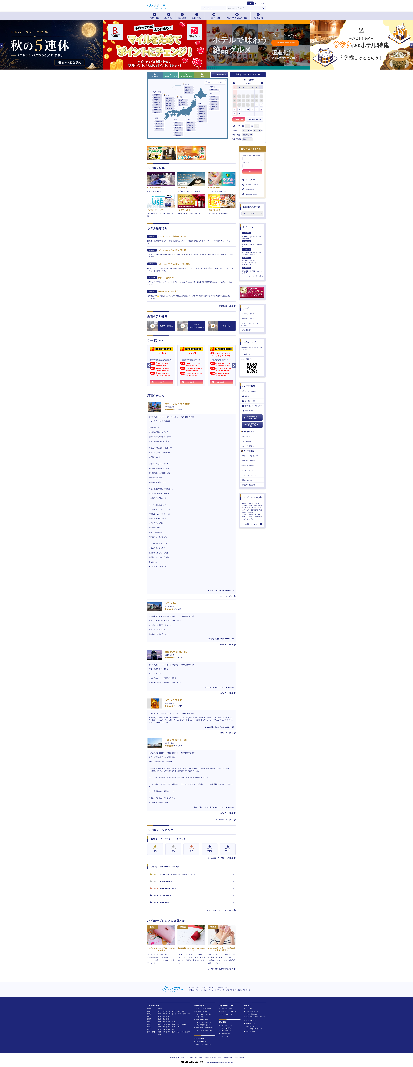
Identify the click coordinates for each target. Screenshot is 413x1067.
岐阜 (164, 1021)
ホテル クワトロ (173, 700)
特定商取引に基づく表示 (213, 1057)
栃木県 (202, 109)
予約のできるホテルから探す (236, 18)
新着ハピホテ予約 (226, 1031)
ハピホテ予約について (252, 1014)
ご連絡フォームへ (251, 524)
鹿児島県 (157, 110)
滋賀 (173, 1024)
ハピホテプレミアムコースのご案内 (249, 324)
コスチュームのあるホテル (249, 456)
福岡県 (157, 95)
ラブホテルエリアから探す (253, 406)
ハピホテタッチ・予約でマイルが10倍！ (161, 949)
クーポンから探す (213, 18)
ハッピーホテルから (252, 497)
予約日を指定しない (254, 119)
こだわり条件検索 (220, 74)
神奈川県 (202, 121)
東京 (159, 1014)
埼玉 (170, 1014)
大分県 (157, 105)
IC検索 (202, 76)
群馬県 (202, 111)
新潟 (159, 1016)
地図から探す (197, 18)
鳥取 (169, 1027)
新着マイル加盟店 (226, 1028)
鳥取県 (169, 98)
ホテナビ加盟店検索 (247, 446)
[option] (235, 91)
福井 (169, 1019)
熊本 (173, 1032)
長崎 (169, 1032)
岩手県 (214, 99)
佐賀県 (157, 97)
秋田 (164, 1011)
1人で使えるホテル (247, 470)
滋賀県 (178, 122)
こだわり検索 (249, 411)
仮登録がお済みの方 (252, 194)
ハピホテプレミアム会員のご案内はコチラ (219, 969)
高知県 (159, 128)
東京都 (202, 119)
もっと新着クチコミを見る (224, 820)
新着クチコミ (224, 1036)
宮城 (178, 1011)
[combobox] (243, 8)
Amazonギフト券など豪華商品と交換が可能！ (221, 949)
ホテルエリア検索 (171, 76)
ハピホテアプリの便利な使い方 (230, 1011)
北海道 (214, 90)
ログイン (252, 172)
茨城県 (202, 106)
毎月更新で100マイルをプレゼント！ (191, 949)
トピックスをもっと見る (255, 276)
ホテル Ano (171, 603)
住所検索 (155, 76)
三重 (173, 1021)
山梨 (164, 1016)
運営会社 (172, 1057)
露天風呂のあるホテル (248, 460)
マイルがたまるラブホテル (203, 1022)
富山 (164, 1019)
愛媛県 (159, 126)
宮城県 (214, 101)
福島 (183, 1011)
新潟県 (188, 87)
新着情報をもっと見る (226, 306)
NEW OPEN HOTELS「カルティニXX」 (252, 270)
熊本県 (157, 102)
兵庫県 (178, 130)
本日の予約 (239, 119)
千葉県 (202, 116)
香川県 (159, 124)
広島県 (169, 106)
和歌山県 (178, 135)
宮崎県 (157, 107)
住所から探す (154, 18)
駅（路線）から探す (201, 1011)
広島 (164, 1027)
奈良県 (178, 132)
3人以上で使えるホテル (248, 475)
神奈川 (165, 1014)
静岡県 (190, 125)
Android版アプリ (246, 359)
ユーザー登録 (259, 3)
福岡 (159, 1032)
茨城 (184, 1014)
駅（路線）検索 (186, 76)
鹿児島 (188, 1032)
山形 (169, 1011)
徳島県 (159, 121)
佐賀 (164, 1032)
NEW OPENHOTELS (201, 1041)
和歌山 (184, 1024)
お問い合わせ (239, 1057)
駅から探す (169, 18)
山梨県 (188, 90)
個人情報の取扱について (194, 1057)
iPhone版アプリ (246, 354)
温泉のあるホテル (247, 480)
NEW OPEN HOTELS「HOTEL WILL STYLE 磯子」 (251, 252)
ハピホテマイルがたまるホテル (252, 425)
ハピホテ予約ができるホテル (252, 418)
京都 (169, 1024)
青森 (159, 1011)
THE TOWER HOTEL (176, 651)
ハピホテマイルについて (249, 318)
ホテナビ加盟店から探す (203, 1025)
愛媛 (169, 1029)
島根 (173, 1027)
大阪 (159, 1024)
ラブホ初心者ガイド (226, 1009)
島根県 (169, 101)
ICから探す (182, 18)
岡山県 (169, 103)
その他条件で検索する (248, 485)
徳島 (164, 1029)
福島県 (214, 109)
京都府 (178, 125)
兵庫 (164, 1024)
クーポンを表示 (159, 382)
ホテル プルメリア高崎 (177, 403)
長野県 (188, 92)
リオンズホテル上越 (176, 740)
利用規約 (181, 1057)
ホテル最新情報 (225, 1033)
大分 (178, 1032)
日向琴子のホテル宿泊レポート (205, 1044)
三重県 (190, 130)
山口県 (169, 108)
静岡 (169, 1021)
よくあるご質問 (246, 330)
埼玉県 (202, 114)
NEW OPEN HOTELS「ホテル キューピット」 (252, 243)
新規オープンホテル (226, 1025)
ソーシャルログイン (252, 180)
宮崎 (183, 1032)
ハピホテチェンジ (251, 1021)
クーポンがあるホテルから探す (205, 1027)
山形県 (214, 106)
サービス (247, 308)
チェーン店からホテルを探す (204, 1030)
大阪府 (178, 127)
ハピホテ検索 (249, 386)
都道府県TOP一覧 (251, 207)
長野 (169, 1016)
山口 (178, 1027)
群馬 (189, 1014)
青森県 (213, 96)
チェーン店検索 (246, 441)
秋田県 (214, 104)
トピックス (248, 227)
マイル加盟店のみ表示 (215, 82)
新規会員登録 (250, 189)
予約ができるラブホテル (203, 1019)
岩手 (173, 1011)
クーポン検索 (245, 436)
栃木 (179, 1014)
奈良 (178, 1024)
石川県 (182, 102)
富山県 (182, 100)
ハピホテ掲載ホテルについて (254, 1029)
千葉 (175, 1014)
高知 (173, 1029)
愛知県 (190, 127)
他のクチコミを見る (226, 596)
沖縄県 (157, 112)
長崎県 (157, 100)
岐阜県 (190, 122)
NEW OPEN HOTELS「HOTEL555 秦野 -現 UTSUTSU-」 (249, 261)
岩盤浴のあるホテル (247, 465)
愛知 (159, 1021)
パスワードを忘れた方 (253, 184)
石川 (159, 1019)
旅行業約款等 (228, 1057)
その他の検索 (258, 18)
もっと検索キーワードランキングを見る (220, 858)
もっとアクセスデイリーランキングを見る (219, 910)
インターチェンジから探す (203, 1009)
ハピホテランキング (247, 314)
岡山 (159, 1027)
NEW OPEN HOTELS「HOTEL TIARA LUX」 (251, 235)
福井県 (182, 105)
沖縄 (159, 1034)
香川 (159, 1029)
